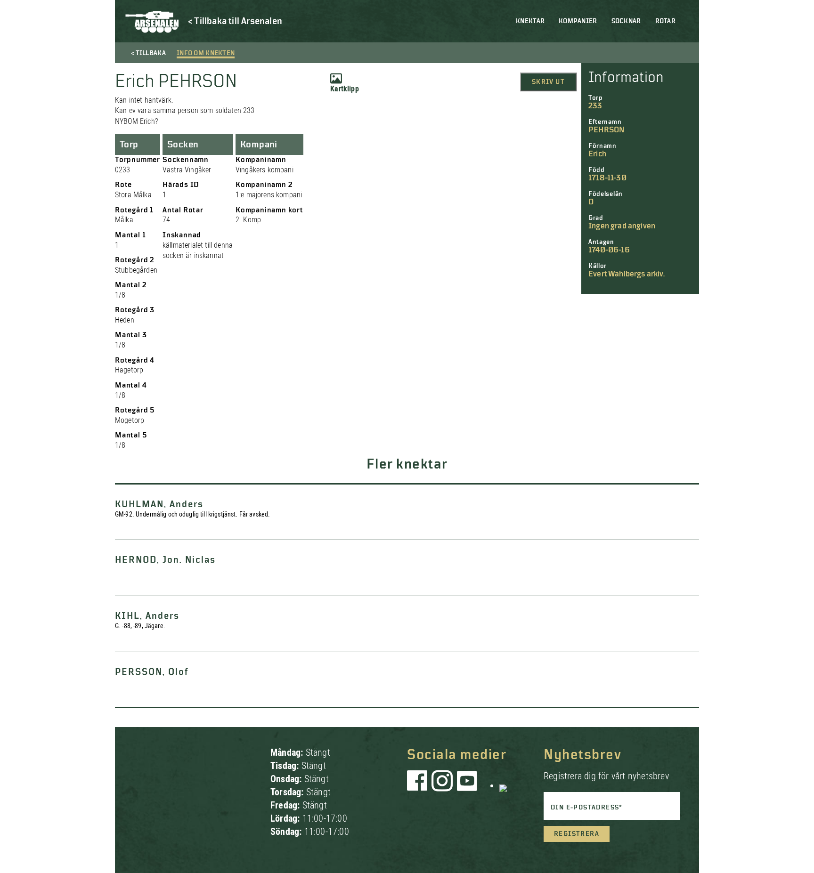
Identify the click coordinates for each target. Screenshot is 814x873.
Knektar (530, 21)
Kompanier (578, 21)
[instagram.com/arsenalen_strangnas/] (442, 785)
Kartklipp (344, 88)
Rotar (665, 21)
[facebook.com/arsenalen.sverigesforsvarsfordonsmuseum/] (419, 785)
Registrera (576, 834)
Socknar (626, 21)
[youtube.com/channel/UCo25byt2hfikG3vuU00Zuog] (467, 785)
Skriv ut (548, 82)
